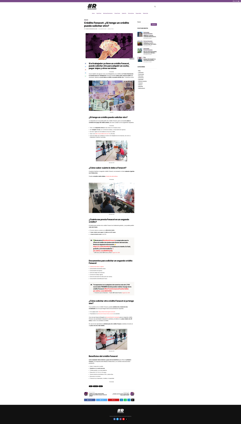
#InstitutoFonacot (109, 240)
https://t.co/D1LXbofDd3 (101, 246)
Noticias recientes (142, 81)
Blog (139, 70)
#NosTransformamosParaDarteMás (116, 289)
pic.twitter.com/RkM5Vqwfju (103, 251)
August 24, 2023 (116, 252)
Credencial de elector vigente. (97, 266)
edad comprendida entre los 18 (102, 133)
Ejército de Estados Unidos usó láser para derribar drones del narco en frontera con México (150, 53)
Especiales (140, 79)
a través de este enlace (111, 176)
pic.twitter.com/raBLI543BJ (102, 291)
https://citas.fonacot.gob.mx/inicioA (106, 311)
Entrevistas (141, 77)
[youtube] (238, 1)
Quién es (140, 84)
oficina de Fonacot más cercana (105, 313)
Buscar (139, 22)
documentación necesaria (112, 317)
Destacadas (141, 74)
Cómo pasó (140, 72)
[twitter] (117, 419)
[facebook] (233, 1)
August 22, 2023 (126, 292)
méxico (100, 386)
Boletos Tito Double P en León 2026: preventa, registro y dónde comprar (149, 60)
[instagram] (236, 1)
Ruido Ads (140, 86)
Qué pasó (140, 83)
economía (95, 386)
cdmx (91, 386)
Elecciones (140, 75)
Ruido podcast (141, 88)
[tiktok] (126, 419)
